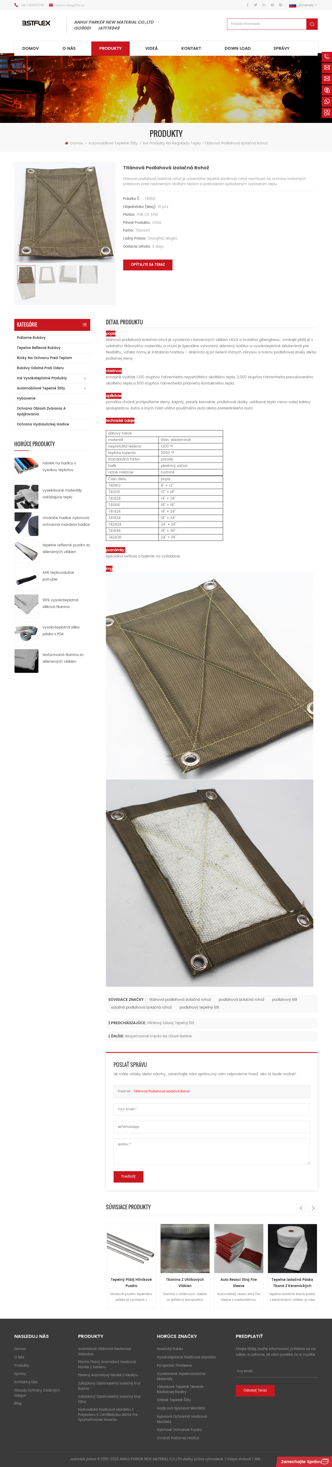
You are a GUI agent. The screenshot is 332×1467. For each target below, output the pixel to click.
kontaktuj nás (26, 1382)
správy (281, 48)
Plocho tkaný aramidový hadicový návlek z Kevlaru (107, 1364)
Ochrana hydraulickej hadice (43, 424)
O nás (69, 48)
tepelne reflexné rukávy (38, 348)
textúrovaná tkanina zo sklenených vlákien (63, 658)
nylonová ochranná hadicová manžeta (182, 1419)
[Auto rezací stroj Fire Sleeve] (185, 1248)
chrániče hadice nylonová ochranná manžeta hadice (66, 521)
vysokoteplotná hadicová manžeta (186, 1357)
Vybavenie (26, 398)
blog (18, 1403)
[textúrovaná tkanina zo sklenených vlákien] (26, 661)
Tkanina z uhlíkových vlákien (131, 1283)
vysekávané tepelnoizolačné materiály (181, 1376)
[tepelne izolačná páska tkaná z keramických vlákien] (238, 1248)
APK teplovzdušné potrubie (58, 576)
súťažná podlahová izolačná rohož (141, 1007)
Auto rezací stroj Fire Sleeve (185, 1283)
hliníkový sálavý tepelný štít (170, 1023)
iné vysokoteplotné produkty (42, 378)
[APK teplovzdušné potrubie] (26, 579)
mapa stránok (239, 1459)
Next (313, 1207)
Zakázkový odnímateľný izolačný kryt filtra (109, 1399)
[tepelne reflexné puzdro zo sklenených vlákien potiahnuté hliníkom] (26, 551)
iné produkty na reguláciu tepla (172, 143)
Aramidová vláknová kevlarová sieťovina (104, 1351)
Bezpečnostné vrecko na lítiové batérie (158, 1036)
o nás (19, 1357)
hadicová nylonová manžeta (181, 1408)
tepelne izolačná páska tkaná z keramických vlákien (238, 1283)
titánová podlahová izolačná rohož (180, 1000)
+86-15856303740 (32, 5)
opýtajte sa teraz (148, 265)
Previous (300, 1207)
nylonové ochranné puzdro (179, 1430)
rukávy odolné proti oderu (40, 368)
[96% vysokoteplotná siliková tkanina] (26, 606)
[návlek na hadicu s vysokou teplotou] (26, 469)
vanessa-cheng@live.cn (70, 5)
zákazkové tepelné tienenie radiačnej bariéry (180, 1389)
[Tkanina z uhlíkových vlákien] (131, 1248)
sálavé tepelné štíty (174, 1400)
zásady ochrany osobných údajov (37, 1393)
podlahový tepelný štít (199, 1007)
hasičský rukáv (170, 1349)
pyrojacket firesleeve (174, 1365)
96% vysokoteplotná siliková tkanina (60, 603)
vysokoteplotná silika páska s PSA (61, 630)
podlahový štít (284, 1000)
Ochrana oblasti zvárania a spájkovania (41, 411)
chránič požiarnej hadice (178, 1438)
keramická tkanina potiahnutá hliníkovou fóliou (292, 1283)
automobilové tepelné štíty (113, 143)
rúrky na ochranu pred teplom (44, 358)
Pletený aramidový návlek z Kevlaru (108, 1375)
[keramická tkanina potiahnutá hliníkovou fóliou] (292, 1248)
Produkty (110, 48)
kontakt (191, 48)
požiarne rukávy (31, 338)
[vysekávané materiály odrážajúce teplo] (26, 497)
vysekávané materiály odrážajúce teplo (62, 493)
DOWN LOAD (238, 48)
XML (257, 1459)
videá (151, 48)
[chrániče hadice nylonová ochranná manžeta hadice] (26, 524)
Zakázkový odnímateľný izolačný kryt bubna (109, 1386)
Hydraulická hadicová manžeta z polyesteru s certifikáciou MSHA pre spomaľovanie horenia (108, 1415)
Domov (30, 48)
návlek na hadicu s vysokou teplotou (59, 466)
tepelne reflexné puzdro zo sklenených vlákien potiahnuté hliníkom (66, 548)
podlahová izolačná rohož (241, 1000)
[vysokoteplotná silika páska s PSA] (26, 634)
